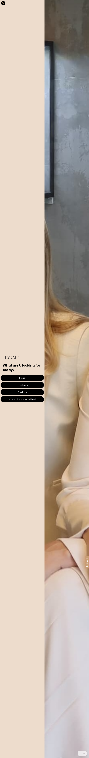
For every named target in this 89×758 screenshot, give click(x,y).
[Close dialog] (3, 3)
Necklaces (22, 385)
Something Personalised (22, 399)
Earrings (22, 392)
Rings (22, 378)
